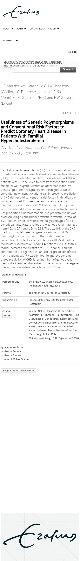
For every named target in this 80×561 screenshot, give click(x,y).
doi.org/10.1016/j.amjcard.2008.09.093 (50, 281)
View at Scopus (12, 355)
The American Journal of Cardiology (24, 65)
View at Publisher (13, 347)
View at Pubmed (13, 351)
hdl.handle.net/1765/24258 (44, 285)
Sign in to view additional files (19, 370)
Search (69, 69)
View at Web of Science (16, 359)
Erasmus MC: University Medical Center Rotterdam (33, 61)
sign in (73, 52)
